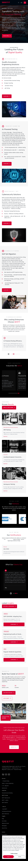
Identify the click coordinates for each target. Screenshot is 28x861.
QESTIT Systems (5, 802)
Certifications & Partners (6, 811)
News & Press (4, 828)
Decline (19, 856)
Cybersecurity (4, 788)
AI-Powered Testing (5, 781)
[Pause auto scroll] (11, 593)
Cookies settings (14, 853)
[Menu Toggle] (25, 2)
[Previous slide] (1, 519)
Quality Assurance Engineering (7, 783)
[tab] (13, 593)
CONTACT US (13, 747)
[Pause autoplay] (9, 354)
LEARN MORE (6, 96)
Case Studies (4, 821)
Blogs (3, 818)
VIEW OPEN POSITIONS (8, 692)
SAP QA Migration (5, 785)
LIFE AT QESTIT (6, 698)
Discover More (6, 35)
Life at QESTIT (4, 834)
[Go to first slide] (26, 519)
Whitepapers (4, 825)
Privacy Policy (22, 846)
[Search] (18, 2)
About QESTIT (4, 809)
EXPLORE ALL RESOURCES (8, 606)
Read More (5, 436)
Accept (8, 856)
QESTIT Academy (5, 800)
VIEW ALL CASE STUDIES (8, 407)
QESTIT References (5, 813)
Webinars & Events (5, 823)
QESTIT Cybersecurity (6, 797)
